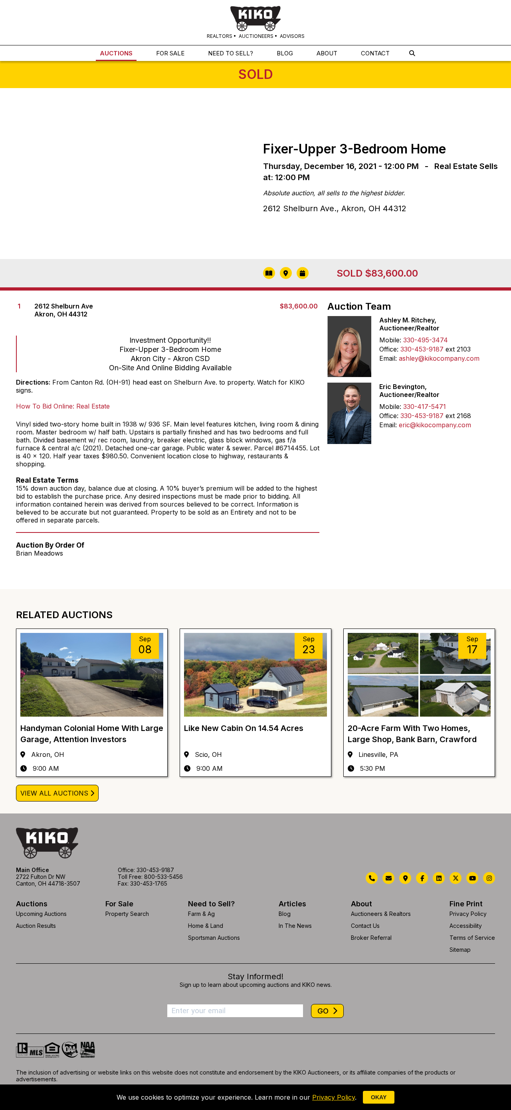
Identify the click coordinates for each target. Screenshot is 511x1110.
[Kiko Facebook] (422, 878)
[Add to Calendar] (303, 273)
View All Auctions (54, 793)
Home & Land (205, 925)
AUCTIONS (116, 53)
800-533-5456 (163, 876)
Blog (285, 913)
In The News (295, 925)
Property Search (127, 913)
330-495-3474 (425, 340)
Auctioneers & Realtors (381, 913)
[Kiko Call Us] (372, 878)
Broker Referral (371, 937)
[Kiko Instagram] (489, 878)
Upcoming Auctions (41, 913)
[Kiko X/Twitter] (455, 878)
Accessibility (466, 925)
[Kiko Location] (405, 878)
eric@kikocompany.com (435, 425)
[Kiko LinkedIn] (439, 878)
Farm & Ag (201, 913)
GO (324, 1011)
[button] (412, 53)
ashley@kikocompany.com (439, 358)
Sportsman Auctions (214, 937)
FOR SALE (170, 53)
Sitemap (460, 949)
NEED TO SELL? (230, 53)
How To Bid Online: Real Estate (63, 406)
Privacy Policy (468, 913)
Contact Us (365, 925)
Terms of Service (472, 937)
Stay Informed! (255, 976)
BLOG (285, 53)
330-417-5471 (424, 407)
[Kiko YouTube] (472, 878)
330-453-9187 (422, 349)
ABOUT (327, 53)
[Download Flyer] (269, 273)
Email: (388, 358)
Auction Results (36, 925)
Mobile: (390, 340)
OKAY (378, 1097)
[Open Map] (286, 273)
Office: (388, 349)
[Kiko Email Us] (388, 878)
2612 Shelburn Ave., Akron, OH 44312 (334, 208)
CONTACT (375, 53)
